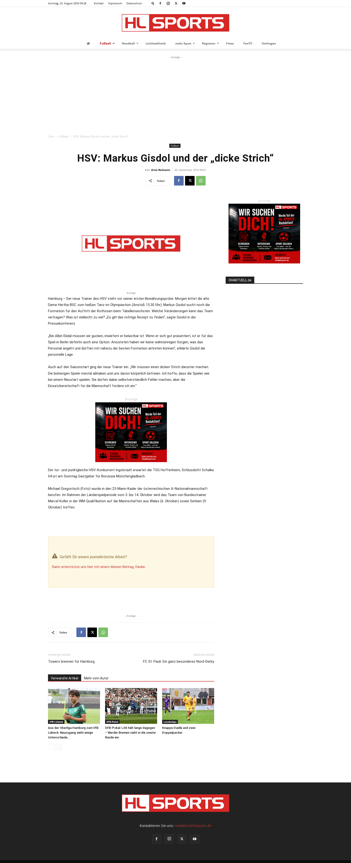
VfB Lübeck (56, 721)
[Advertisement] (175, 95)
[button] (153, 3)
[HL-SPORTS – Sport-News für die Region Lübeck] (175, 23)
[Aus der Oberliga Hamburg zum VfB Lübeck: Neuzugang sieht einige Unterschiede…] (74, 706)
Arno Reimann (160, 170)
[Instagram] (168, 3)
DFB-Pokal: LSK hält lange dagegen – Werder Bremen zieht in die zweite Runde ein (130, 732)
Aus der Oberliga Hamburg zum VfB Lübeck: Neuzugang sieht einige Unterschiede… (73, 732)
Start (51, 136)
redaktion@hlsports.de (193, 825)
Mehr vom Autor (96, 678)
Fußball (64, 136)
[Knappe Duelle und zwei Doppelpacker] (188, 706)
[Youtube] (183, 3)
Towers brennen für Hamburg (71, 661)
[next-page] (59, 747)
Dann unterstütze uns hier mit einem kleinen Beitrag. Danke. (99, 567)
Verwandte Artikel (64, 678)
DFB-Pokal (112, 721)
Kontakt (99, 3)
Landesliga (170, 721)
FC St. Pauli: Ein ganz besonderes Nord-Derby (178, 661)
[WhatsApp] (201, 181)
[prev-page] (51, 747)
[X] (176, 3)
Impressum (115, 3)
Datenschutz (134, 3)
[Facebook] (160, 3)
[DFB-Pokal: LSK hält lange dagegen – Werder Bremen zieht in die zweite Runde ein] (131, 706)
